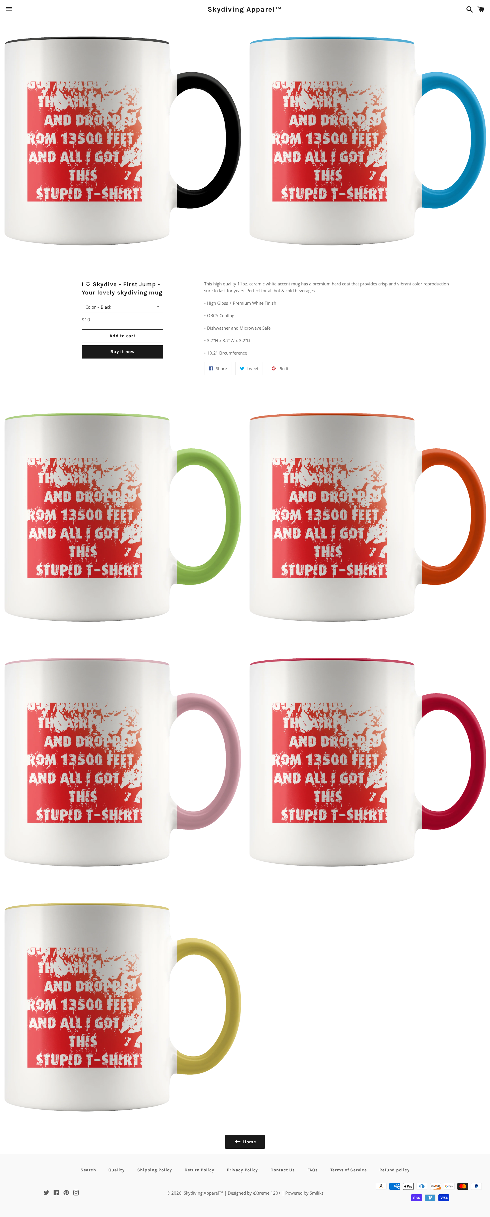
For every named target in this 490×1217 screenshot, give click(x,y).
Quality (116, 1170)
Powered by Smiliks (304, 1193)
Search (88, 1170)
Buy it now (122, 351)
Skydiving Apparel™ (245, 9)
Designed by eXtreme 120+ (254, 1193)
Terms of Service (348, 1170)
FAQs (312, 1170)
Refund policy (394, 1170)
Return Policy (199, 1170)
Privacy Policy (242, 1170)
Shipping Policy (154, 1170)
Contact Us (283, 1170)
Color (90, 307)
